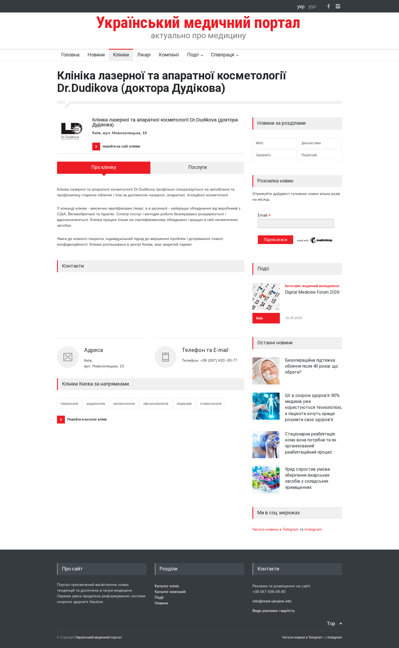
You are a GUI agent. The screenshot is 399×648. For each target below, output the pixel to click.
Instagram (313, 529)
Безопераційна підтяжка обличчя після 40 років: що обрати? (311, 366)
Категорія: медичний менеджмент (312, 286)
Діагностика (311, 143)
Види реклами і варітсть (273, 610)
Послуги (197, 167)
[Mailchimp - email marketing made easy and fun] (314, 242)
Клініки (121, 54)
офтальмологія (155, 404)
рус (312, 6)
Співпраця (222, 54)
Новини (96, 54)
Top (331, 623)
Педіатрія (309, 155)
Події (193, 54)
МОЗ (259, 143)
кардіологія (96, 404)
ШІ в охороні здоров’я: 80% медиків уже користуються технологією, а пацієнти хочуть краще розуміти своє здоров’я (313, 407)
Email (264, 215)
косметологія (124, 404)
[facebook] (328, 6)
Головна (70, 54)
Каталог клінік (167, 586)
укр (301, 6)
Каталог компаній (170, 591)
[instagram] (338, 6)
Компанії (169, 54)
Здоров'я (263, 155)
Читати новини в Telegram (276, 529)
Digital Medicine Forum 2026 (312, 292)
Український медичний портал (98, 637)
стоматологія (210, 404)
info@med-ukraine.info (272, 601)
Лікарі (144, 54)
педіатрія (184, 404)
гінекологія (69, 404)
